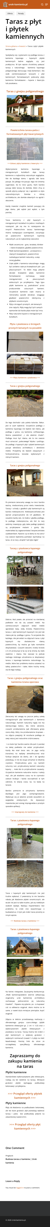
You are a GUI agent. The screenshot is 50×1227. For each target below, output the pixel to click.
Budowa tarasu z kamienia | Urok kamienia (21, 1161)
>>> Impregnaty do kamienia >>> (25, 812)
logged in (20, 1188)
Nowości (22, 46)
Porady (21, 13)
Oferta (10, 13)
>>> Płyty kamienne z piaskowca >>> (25, 377)
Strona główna (11, 46)
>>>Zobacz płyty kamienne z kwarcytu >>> (25, 163)
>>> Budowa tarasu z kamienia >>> (25, 921)
